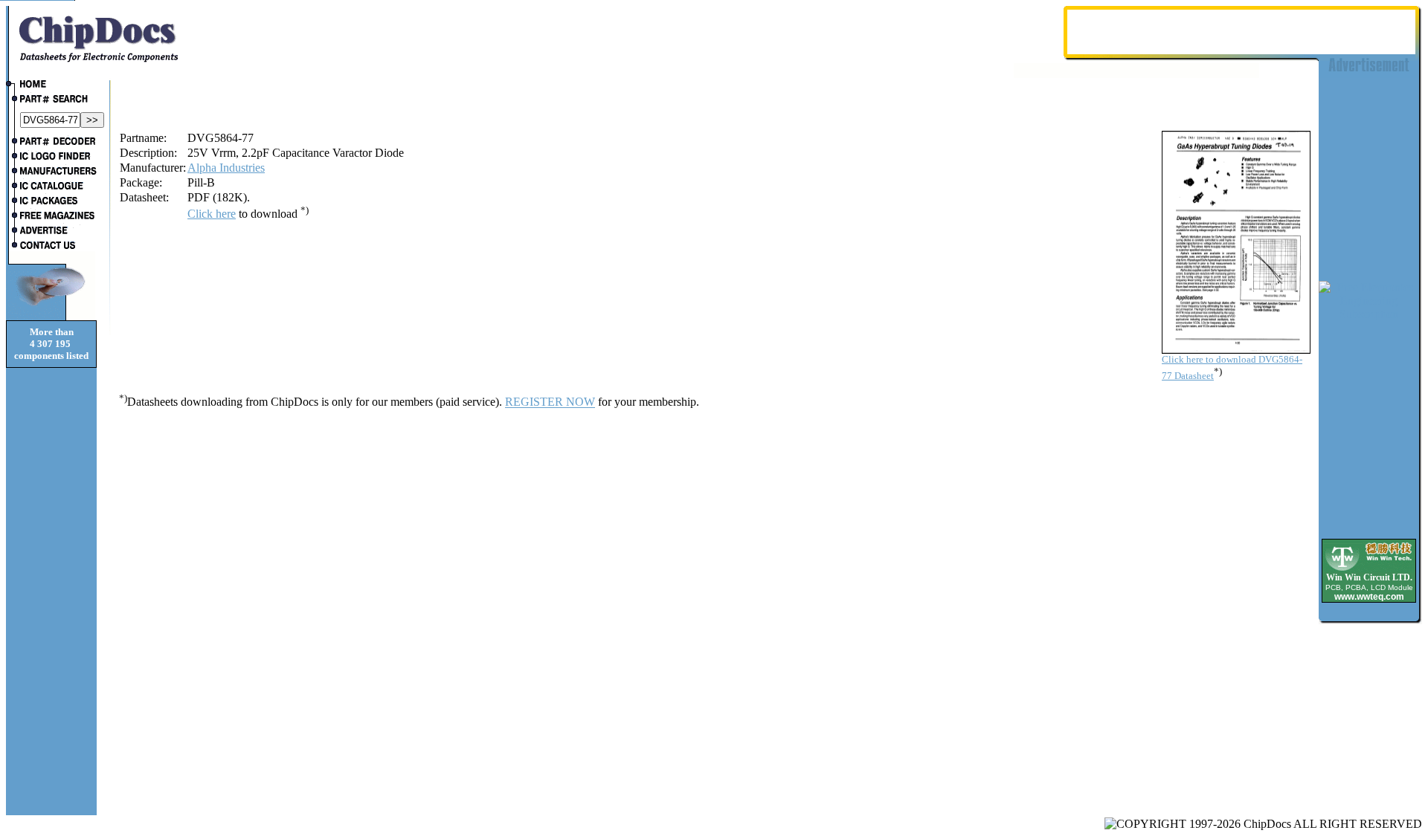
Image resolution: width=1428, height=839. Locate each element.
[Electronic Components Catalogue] (51, 187)
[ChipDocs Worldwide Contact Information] (51, 245)
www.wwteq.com (1369, 597)
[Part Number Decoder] (51, 142)
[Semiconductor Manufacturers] (51, 172)
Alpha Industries (226, 167)
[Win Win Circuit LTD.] (1369, 570)
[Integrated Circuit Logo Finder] (51, 157)
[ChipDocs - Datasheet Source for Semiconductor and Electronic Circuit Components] (51, 85)
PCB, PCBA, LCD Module (1369, 587)
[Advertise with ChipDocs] (51, 231)
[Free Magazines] (51, 217)
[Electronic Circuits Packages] (51, 202)
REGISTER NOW (550, 402)
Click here (211, 213)
